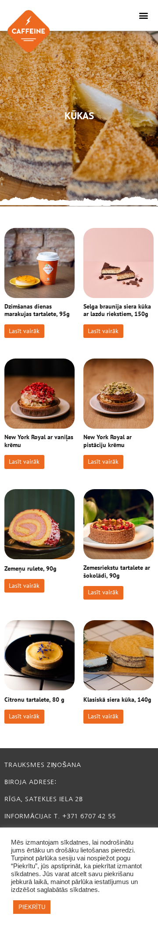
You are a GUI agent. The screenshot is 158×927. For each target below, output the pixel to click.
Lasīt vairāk (24, 331)
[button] (143, 15)
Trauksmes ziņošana (42, 765)
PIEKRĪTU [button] (31, 907)
